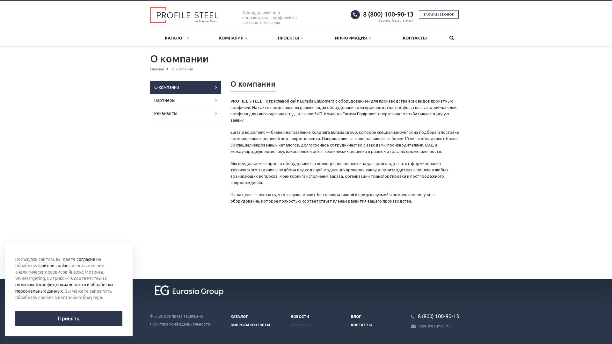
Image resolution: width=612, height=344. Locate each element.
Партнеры (164, 100)
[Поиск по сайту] (451, 38)
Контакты (415, 38)
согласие (85, 259)
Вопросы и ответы (250, 325)
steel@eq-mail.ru (434, 326)
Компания (232, 38)
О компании (166, 87)
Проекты (289, 38)
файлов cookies (54, 265)
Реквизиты (165, 113)
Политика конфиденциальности (180, 324)
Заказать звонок (439, 14)
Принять (68, 318)
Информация (352, 38)
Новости (300, 317)
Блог (356, 317)
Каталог (176, 38)
